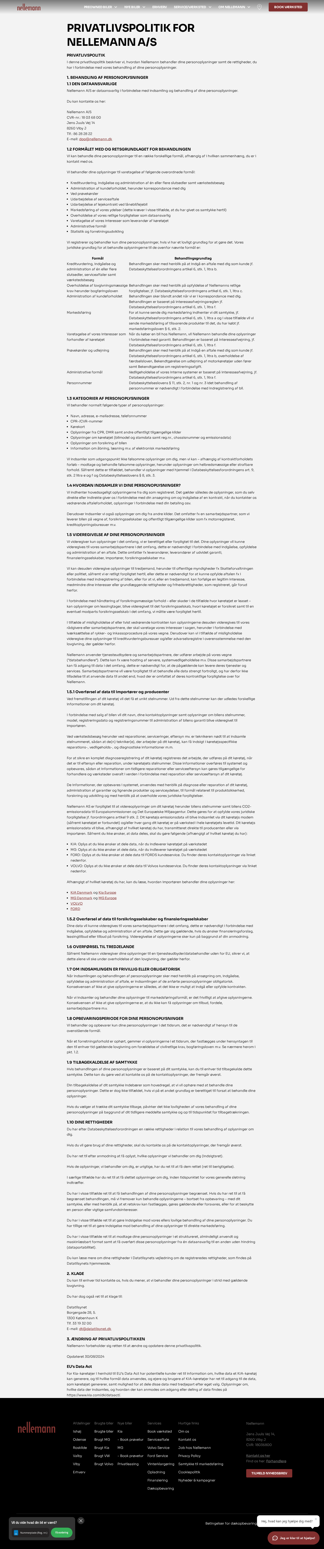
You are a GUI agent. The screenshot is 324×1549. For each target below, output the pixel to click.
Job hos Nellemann (194, 1448)
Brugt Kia (101, 1448)
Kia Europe (107, 892)
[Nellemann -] (28, 7)
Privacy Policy (189, 1456)
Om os (183, 1431)
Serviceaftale (158, 1439)
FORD (75, 909)
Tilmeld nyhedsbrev (269, 1473)
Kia (120, 1431)
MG (120, 1448)
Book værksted (288, 7)
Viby (76, 1464)
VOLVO (77, 903)
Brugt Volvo (103, 1464)
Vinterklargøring (160, 1464)
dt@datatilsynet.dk (95, 1329)
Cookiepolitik (189, 1472)
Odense (79, 1439)
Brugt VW (102, 1456)
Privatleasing (128, 1464)
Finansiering (157, 1480)
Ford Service (157, 1456)
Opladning (156, 1472)
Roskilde (80, 1448)
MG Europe (108, 898)
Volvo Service (158, 1448)
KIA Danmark (81, 892)
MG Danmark (81, 898)
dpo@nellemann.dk (95, 139)
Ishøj (77, 1431)
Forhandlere (276, 1461)
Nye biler (132, 7)
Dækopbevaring (160, 1488)
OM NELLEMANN (231, 7)
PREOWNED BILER (98, 7)
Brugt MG (102, 1439)
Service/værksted (190, 7)
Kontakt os (187, 1439)
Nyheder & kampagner (196, 1480)
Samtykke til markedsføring (200, 1464)
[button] (42, 1528)
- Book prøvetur (130, 1439)
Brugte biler (104, 1431)
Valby (77, 1456)
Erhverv (159, 7)
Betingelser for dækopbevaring (231, 1523)
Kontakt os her (258, 1455)
